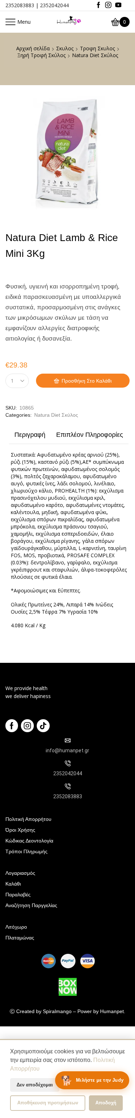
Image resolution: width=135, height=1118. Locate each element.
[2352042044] (68, 763)
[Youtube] (118, 5)
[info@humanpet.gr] (68, 740)
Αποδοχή (105, 1102)
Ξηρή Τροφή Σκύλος (41, 55)
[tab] (30, 436)
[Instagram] (108, 5)
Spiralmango (57, 1011)
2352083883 (19, 5)
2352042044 (54, 5)
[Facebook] (98, 5)
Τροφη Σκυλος (97, 48)
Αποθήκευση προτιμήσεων (47, 1102)
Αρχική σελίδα (33, 48)
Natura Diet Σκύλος (95, 55)
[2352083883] (68, 786)
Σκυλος (64, 48)
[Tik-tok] (43, 725)
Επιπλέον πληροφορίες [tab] (89, 434)
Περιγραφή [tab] (29, 434)
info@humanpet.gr (67, 750)
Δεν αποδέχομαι (35, 1084)
